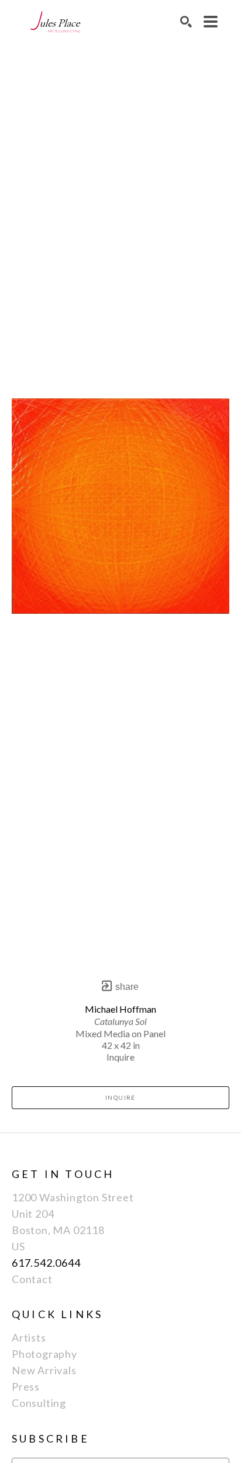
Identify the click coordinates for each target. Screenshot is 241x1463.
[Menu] (211, 21)
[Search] (186, 21)
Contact (32, 1279)
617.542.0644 (46, 1262)
